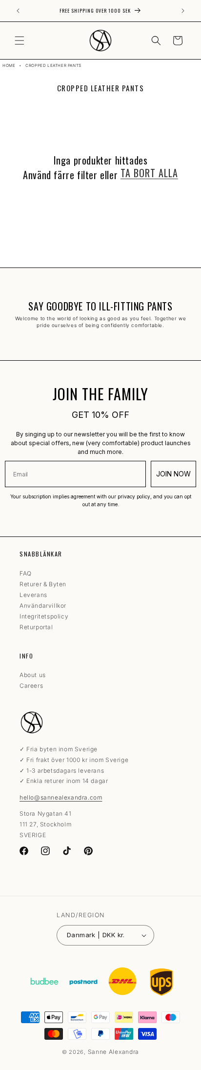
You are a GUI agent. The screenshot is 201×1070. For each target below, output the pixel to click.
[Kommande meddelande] (183, 10)
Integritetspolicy (44, 616)
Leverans (33, 594)
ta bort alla (149, 172)
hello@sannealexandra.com (61, 797)
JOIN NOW (173, 474)
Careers (31, 685)
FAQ (26, 573)
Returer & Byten (43, 584)
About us (33, 675)
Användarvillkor (43, 605)
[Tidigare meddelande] (18, 10)
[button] (19, 40)
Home (8, 65)
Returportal (36, 627)
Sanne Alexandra (114, 1051)
